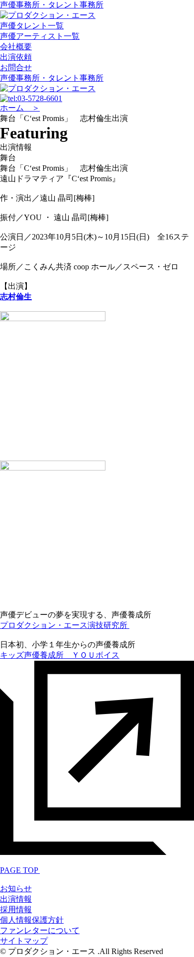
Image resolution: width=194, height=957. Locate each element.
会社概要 (16, 46)
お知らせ (16, 888)
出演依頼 (16, 57)
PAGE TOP (20, 870)
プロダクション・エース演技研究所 (64, 625)
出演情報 (16, 899)
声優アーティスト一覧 (40, 36)
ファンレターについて (40, 930)
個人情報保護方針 (32, 920)
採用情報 (16, 909)
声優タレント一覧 (32, 25)
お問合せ (16, 67)
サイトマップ (24, 941)
